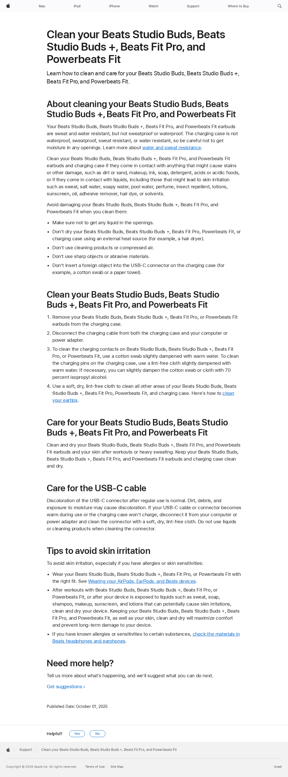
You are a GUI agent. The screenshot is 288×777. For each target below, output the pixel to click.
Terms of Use (95, 767)
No (97, 734)
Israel (278, 767)
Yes (77, 734)
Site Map (117, 767)
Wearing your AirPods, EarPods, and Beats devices (142, 581)
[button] (279, 6)
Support (25, 750)
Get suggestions (64, 686)
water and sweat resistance (171, 147)
